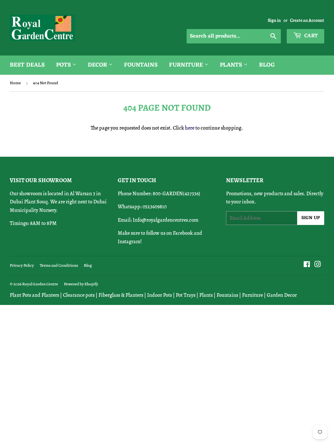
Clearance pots (79, 295)
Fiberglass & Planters (121, 295)
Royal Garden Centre (40, 284)
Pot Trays (185, 295)
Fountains (141, 65)
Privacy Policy (22, 265)
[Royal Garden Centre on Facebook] (306, 265)
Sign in (274, 20)
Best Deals (27, 65)
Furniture (187, 65)
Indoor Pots (159, 295)
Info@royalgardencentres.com (165, 220)
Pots (64, 65)
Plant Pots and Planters (34, 295)
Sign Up (310, 218)
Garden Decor (282, 295)
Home (15, 83)
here (189, 128)
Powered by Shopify (81, 284)
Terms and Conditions (59, 265)
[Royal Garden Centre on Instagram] (317, 265)
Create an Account (307, 20)
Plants (232, 65)
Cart (310, 35)
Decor (98, 65)
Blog (267, 65)
